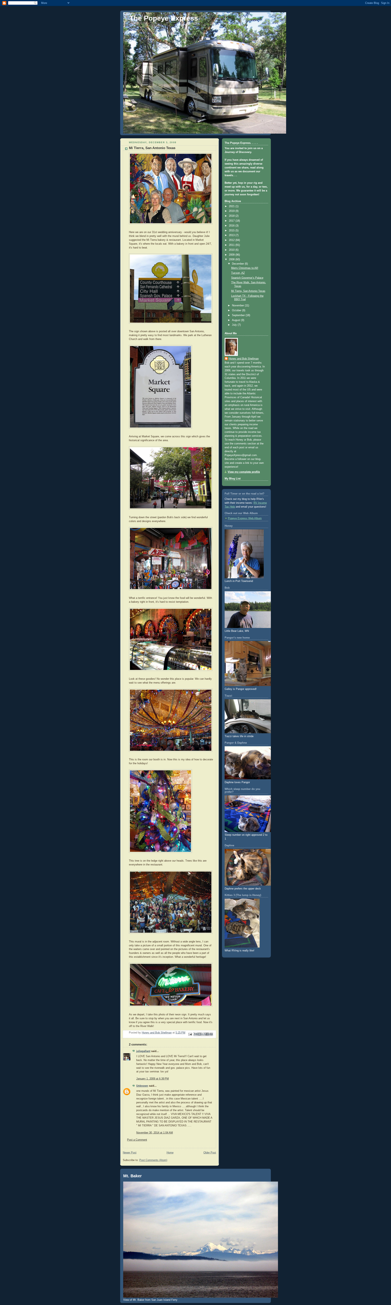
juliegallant (143, 1051)
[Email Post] (190, 1034)
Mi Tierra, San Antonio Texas (248, 291)
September (239, 315)
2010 (232, 249)
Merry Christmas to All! (244, 268)
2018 (232, 215)
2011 (232, 245)
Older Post (209, 1152)
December (238, 263)
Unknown (142, 1085)
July (235, 324)
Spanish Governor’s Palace (247, 277)
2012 (232, 240)
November (238, 305)
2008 (232, 259)
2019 (232, 211)
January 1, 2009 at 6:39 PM (152, 1078)
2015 (232, 230)
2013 (232, 235)
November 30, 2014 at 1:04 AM (154, 1132)
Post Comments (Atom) (153, 1160)
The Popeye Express (163, 18)
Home (170, 1152)
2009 (232, 254)
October (237, 310)
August (236, 320)
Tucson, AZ (238, 273)
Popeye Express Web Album (245, 518)
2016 (232, 225)
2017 (232, 220)
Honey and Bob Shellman (244, 358)
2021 (232, 206)
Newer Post (129, 1152)
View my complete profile (244, 472)
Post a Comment (137, 1139)
